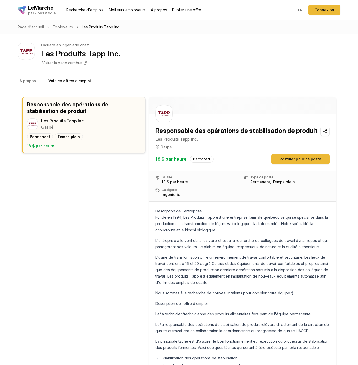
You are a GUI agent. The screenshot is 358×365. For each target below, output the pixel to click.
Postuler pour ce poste (300, 159)
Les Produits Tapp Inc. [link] (101, 27)
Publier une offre (186, 10)
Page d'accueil (31, 27)
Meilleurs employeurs (127, 10)
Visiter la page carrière (62, 63)
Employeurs (63, 27)
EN (300, 10)
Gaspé (166, 147)
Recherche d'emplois (85, 10)
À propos (159, 10)
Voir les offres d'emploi (69, 81)
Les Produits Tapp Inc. (176, 139)
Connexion (324, 10)
